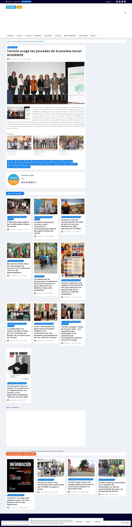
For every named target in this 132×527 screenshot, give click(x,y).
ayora (47, 161)
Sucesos (28, 35)
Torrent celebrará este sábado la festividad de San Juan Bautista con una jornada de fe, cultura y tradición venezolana (72, 288)
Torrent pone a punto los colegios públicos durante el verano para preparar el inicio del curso (81, 485)
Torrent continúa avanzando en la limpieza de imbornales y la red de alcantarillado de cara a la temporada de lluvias (111, 486)
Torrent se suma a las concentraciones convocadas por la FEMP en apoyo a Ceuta (51, 485)
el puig (43, 164)
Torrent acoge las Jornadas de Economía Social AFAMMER (27, 41)
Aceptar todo (78, 521)
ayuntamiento (56, 161)
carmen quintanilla (14, 164)
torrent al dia (13, 59)
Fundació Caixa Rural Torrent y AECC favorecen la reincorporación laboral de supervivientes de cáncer (45, 227)
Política (10, 35)
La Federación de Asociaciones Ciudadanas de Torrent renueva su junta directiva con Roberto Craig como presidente (45, 284)
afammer (12, 161)
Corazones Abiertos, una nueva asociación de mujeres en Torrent (45, 151)
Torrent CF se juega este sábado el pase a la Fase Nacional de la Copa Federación (18, 501)
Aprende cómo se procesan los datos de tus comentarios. (47, 451)
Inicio (8, 41)
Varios (93, 35)
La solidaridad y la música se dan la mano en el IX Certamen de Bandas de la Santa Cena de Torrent (18, 333)
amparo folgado (38, 161)
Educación (83, 35)
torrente (19, 167)
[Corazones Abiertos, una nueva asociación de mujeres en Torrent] (45, 143)
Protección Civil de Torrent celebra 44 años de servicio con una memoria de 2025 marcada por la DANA (72, 224)
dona (24, 164)
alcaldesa (20, 161)
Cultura (58, 35)
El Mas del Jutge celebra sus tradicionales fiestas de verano (18, 224)
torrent (11, 167)
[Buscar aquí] (125, 13)
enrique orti (51, 164)
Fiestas (20, 35)
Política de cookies (58, 523)
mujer (68, 164)
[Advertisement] (61, 22)
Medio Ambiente (70, 35)
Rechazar (88, 521)
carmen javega (68, 161)
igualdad (61, 164)
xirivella (27, 167)
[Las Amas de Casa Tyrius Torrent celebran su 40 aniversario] (19, 143)
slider (75, 164)
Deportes (37, 35)
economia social (33, 164)
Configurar (97, 521)
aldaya (28, 161)
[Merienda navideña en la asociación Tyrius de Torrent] (71, 143)
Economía (48, 35)
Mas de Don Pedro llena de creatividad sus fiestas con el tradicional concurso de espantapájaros (18, 268)
